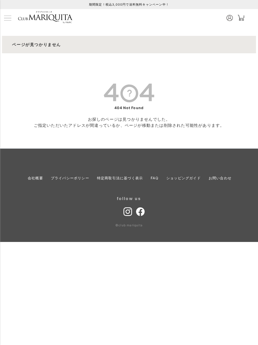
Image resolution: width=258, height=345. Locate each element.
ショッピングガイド (183, 178)
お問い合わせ (220, 178)
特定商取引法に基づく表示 (120, 178)
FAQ (154, 178)
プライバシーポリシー (70, 178)
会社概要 (35, 178)
